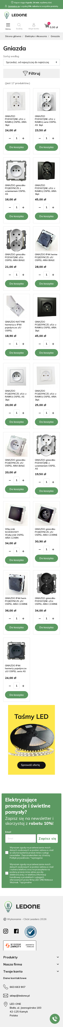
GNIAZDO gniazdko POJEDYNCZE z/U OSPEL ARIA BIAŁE (15, 462)
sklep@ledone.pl (20, 995)
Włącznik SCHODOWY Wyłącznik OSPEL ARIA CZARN (14, 533)
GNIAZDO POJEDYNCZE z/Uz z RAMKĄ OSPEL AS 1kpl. (15, 395)
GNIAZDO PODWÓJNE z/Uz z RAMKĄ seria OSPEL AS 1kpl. (45, 120)
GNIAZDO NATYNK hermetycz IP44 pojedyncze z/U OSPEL (15, 326)
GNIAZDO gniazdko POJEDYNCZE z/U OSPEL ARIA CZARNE (46, 532)
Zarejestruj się (14, 6)
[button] (19, 26)
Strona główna (13, 36)
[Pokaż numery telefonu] (55, 1019)
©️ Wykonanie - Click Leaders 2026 (25, 919)
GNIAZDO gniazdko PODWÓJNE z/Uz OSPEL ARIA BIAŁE (15, 257)
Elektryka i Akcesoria (36, 36)
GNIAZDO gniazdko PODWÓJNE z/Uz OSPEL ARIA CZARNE (46, 601)
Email (8, 832)
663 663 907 (18, 986)
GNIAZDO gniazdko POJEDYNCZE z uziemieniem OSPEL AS (15, 190)
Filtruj (34, 73)
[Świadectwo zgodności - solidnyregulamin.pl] (31, 932)
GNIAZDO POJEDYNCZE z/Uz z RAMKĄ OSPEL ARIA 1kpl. (45, 326)
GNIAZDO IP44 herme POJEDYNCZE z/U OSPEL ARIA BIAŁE (46, 257)
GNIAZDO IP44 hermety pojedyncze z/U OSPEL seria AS (15, 668)
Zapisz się (47, 838)
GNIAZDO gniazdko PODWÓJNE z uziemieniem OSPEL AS (45, 464)
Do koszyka (17, 147)
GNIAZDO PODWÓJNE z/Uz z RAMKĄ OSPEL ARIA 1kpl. (15, 120)
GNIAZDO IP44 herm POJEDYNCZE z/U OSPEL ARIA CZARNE (16, 601)
